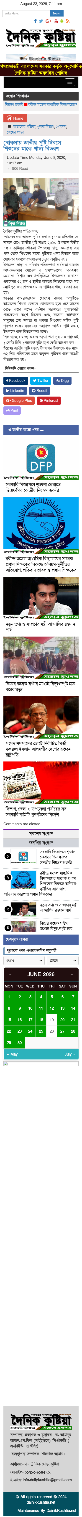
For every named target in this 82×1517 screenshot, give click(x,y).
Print (14, 410)
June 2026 (41, 974)
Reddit (41, 390)
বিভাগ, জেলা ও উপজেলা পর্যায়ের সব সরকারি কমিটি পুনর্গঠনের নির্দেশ (36, 812)
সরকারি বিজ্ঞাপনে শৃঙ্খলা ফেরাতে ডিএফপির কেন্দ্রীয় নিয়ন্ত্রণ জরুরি (33, 488)
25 (41, 1031)
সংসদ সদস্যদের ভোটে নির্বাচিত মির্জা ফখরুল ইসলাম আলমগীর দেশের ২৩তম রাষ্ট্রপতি (38, 749)
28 (73, 1031)
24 (30, 1031)
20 (62, 1020)
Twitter (42, 380)
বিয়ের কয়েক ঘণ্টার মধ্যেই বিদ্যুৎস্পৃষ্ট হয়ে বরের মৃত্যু (40, 687)
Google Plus (21, 400)
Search (56, 13)
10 (30, 1008)
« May (12, 1054)
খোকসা (61, 126)
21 (73, 1020)
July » (70, 1054)
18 (41, 1020)
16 (20, 1020)
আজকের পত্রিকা (24, 126)
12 (52, 1008)
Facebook (16, 380)
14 (73, 1008)
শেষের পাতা (15, 132)
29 (9, 1042)
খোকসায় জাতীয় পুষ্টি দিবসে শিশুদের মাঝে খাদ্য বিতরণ (32, 145)
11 (41, 1008)
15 (9, 1020)
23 (20, 1031)
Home (17, 118)
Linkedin (16, 390)
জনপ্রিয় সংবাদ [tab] (41, 843)
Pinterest (50, 400)
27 (62, 1031)
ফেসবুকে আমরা (17, 939)
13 (62, 1008)
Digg (64, 380)
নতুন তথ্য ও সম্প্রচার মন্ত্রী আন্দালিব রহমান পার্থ (40, 627)
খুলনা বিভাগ (45, 126)
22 (9, 1031)
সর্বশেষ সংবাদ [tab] (41, 834)
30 (20, 1042)
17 (30, 1020)
